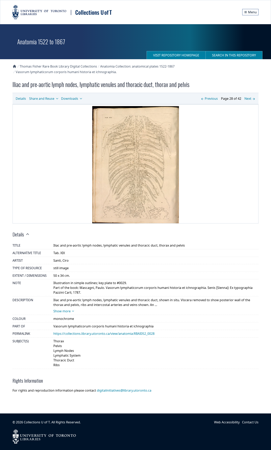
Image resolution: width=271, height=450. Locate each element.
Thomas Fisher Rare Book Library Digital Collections (58, 66)
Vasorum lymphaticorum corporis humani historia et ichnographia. (66, 72)
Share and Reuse (41, 98)
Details (21, 98)
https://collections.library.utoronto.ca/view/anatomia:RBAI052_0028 (104, 333)
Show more (62, 311)
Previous (211, 98)
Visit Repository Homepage (176, 55)
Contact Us (250, 422)
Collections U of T (37, 422)
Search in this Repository (234, 55)
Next (247, 98)
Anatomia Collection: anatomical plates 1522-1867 (137, 66)
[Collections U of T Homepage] (14, 66)
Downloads (69, 98)
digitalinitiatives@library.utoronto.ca (124, 390)
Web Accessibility (227, 422)
